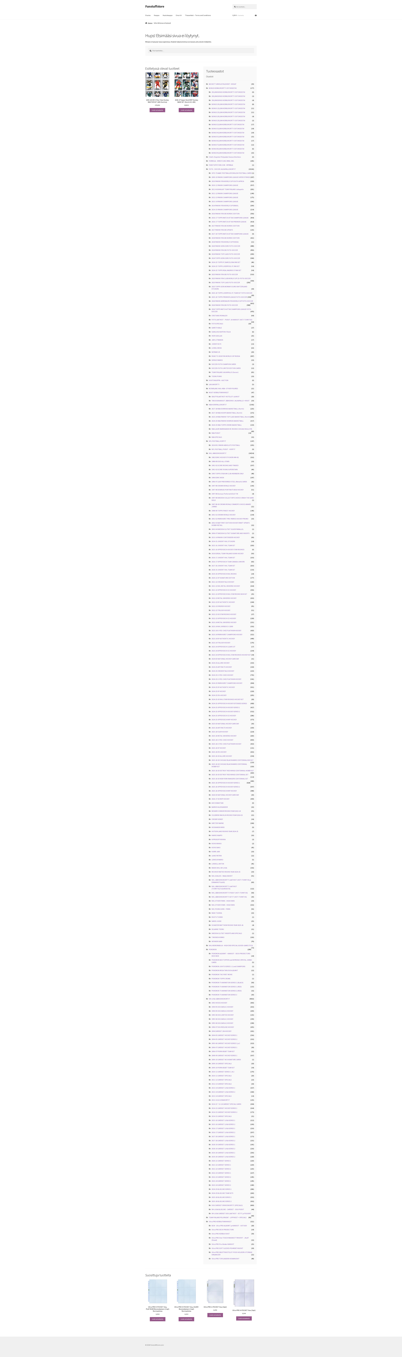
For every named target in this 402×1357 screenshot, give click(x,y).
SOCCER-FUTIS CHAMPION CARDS (224, 364)
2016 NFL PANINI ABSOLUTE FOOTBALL (226, 445)
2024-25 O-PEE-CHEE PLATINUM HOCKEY (226, 679)
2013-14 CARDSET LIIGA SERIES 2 (223, 1092)
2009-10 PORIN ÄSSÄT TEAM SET (223, 1068)
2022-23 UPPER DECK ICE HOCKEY (224, 618)
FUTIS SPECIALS (217, 324)
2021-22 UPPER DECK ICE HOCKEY (224, 590)
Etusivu (148, 15)
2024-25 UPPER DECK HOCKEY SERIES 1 (226, 707)
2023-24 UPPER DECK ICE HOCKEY (224, 651)
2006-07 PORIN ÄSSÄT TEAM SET (223, 1051)
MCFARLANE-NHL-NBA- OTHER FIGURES (223, 388)
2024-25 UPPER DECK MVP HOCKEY (224, 720)
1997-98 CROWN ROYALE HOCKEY (223, 486)
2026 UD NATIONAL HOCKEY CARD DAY (225, 795)
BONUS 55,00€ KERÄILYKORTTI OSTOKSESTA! (228, 137)
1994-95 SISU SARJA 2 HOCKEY (222, 1011)
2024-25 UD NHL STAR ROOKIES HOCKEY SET (228, 699)
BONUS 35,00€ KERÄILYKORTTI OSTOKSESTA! (228, 129)
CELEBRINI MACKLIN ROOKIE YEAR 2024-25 (227, 815)
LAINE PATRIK (217, 856)
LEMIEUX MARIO (217, 860)
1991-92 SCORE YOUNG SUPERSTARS (225, 469)
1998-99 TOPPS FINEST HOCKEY (223, 511)
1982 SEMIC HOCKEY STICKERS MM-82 (225, 457)
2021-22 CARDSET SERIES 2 (221, 1169)
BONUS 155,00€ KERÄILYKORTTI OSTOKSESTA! (228, 112)
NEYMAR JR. (216, 352)
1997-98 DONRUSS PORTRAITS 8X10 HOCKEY (228, 490)
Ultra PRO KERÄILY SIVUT (221, 1234)
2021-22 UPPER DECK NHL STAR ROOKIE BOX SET (229, 594)
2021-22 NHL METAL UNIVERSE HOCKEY (226, 586)
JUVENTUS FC (216, 344)
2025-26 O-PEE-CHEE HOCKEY (222, 740)
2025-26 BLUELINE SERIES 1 (221, 1197)
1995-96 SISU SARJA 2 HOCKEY (222, 1023)
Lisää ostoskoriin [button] (157, 110)
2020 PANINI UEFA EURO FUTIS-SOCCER (226, 246)
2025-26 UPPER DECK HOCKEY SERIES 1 (226, 783)
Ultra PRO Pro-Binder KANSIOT (223, 1244)
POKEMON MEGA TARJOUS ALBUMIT (225, 970)
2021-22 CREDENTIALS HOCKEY (223, 582)
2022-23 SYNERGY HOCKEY (221, 606)
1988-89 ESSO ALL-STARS (220, 461)
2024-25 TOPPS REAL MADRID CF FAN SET (226, 270)
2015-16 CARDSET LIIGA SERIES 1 (223, 1120)
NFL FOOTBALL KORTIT (217, 441)
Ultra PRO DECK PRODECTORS (223, 1230)
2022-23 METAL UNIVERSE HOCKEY (224, 598)
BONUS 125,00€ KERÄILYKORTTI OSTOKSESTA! (228, 108)
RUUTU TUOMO (217, 917)
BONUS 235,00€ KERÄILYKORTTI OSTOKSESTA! (228, 120)
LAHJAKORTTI (214, 384)
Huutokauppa (167, 15)
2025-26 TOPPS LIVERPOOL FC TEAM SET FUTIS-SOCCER (232, 293)
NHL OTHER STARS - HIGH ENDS (223, 905)
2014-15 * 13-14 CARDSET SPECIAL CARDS (226, 1104)
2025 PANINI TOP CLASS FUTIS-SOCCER (226, 282)
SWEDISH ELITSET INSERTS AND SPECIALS (227, 933)
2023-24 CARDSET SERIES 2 (221, 1185)
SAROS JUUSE (216, 921)
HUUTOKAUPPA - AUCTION (218, 380)
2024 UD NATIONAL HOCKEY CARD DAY (225, 659)
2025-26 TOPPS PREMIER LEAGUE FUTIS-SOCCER (229, 297)
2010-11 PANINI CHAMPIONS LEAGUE (225, 185)
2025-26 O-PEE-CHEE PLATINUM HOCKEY (226, 744)
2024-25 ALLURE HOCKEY (220, 663)
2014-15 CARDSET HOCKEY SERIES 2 (224, 1112)
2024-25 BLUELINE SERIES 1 (221, 1189)
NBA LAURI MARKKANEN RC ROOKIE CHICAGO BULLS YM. (232, 429)
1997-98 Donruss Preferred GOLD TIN (225, 494)
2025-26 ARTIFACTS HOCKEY (222, 728)
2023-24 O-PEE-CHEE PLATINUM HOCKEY (226, 630)
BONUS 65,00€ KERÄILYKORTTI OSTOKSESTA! (228, 141)
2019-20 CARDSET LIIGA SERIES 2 (223, 1157)
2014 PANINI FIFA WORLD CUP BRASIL (225, 206)
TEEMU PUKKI (217, 376)
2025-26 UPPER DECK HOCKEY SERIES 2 (226, 787)
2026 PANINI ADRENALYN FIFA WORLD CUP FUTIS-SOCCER (232, 301)
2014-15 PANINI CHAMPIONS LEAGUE (225, 209)
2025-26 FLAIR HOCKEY (220, 732)
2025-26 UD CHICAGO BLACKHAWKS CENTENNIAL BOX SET (233, 760)
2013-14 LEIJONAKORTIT (221, 1100)
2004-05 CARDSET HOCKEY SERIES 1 (224, 1035)
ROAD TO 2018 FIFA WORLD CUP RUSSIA (226, 356)
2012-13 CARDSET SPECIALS (222, 1084)
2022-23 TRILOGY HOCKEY (221, 610)
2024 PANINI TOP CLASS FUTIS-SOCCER (226, 254)
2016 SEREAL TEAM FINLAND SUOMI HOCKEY (228, 553)
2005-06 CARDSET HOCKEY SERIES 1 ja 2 (226, 1043)
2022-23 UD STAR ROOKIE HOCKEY (224, 614)
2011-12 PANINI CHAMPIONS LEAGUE (225, 193)
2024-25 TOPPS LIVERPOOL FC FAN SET (226, 266)
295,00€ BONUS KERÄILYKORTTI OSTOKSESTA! (228, 96)
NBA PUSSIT (216, 433)
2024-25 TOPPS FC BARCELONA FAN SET (226, 262)
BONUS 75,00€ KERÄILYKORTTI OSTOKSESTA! (228, 145)
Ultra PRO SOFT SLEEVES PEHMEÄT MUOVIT (227, 1248)
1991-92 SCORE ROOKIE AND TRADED (225, 465)
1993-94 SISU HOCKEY (219, 1003)
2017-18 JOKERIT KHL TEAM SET (223, 566)
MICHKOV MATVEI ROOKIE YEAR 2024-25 (226, 872)
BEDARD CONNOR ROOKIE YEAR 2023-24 (226, 811)
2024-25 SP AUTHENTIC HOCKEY (223, 687)
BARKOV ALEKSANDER (220, 807)
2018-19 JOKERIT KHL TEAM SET (223, 570)
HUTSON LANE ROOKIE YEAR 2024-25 (225, 831)
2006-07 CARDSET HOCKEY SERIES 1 (224, 1047)
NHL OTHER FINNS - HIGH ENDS (223, 901)
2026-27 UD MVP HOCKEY (220, 799)
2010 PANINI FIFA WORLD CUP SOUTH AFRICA (228, 181)
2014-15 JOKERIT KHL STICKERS (223, 541)
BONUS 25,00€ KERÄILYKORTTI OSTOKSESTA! (228, 124)
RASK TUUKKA (217, 913)
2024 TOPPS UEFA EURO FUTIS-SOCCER (226, 258)
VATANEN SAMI (217, 941)
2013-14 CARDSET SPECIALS (222, 1096)
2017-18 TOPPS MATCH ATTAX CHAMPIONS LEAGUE (230, 234)
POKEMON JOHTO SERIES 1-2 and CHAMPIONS (228, 966)
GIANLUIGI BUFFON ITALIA (221, 332)
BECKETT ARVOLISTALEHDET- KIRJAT (222, 84)
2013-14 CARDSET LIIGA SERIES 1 (223, 1088)
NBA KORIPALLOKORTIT (218, 405)
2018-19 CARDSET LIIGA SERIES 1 (223, 1144)
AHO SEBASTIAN (217, 803)
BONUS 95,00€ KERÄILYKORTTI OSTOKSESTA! (228, 153)
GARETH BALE (217, 328)
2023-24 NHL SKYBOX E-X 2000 (222, 626)
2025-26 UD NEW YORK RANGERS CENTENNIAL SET (230, 779)
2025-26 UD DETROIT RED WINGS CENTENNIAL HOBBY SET (233, 771)
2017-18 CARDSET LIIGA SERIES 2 (223, 1140)
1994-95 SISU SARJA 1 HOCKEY (222, 1007)
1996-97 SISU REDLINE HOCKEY (223, 1027)
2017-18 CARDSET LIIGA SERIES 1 (223, 1136)
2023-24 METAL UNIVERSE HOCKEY (224, 622)
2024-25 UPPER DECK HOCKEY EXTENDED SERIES (229, 703)
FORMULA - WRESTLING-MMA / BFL (221, 161)
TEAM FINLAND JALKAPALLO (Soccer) (225, 372)
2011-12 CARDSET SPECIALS (222, 1080)
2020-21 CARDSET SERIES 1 (221, 1161)
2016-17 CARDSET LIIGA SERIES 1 (223, 1128)
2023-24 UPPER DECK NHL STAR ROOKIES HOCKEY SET (231, 655)
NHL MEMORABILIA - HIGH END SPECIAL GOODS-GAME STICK (231, 945)
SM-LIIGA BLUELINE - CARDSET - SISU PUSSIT (228, 1209)
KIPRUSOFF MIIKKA (219, 839)
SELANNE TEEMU (218, 929)
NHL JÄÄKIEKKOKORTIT (217, 453)
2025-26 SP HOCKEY (219, 748)
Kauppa (156, 15)
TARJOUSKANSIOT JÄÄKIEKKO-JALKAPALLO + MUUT (231, 401)
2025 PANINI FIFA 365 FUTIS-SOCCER (225, 274)
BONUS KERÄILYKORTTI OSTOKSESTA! (223, 88)
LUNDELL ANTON (218, 864)
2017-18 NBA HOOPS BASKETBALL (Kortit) (227, 413)
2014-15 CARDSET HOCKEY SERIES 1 (224, 1108)
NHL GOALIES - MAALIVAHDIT (222, 876)
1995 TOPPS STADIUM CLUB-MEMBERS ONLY (228, 474)
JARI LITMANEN (217, 340)
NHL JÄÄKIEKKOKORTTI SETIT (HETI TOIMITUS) (229, 897)
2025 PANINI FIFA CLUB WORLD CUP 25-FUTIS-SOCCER (231, 278)
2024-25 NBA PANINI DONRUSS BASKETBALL (228, 421)
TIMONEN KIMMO (218, 937)
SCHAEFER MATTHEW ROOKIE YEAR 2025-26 (227, 925)
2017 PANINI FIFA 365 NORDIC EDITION (226, 226)
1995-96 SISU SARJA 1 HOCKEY (222, 1019)
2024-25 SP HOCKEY (219, 691)
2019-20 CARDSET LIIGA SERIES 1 (223, 1153)
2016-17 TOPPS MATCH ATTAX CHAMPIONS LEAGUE (230, 218)
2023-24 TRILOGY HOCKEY (221, 643)
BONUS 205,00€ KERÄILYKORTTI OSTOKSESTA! (228, 116)
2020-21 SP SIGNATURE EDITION (223, 578)
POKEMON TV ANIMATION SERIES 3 (224, 995)
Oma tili (179, 15)
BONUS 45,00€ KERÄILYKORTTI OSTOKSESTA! (228, 133)
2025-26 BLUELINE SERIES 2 (221, 1201)
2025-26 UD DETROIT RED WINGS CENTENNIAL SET (230, 775)
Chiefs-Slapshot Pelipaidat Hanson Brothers (225, 157)
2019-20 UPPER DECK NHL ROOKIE (224, 574)
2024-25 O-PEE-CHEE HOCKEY (222, 675)
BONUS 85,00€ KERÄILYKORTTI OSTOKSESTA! (228, 149)
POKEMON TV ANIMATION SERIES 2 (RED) (227, 991)
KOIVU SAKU (216, 847)
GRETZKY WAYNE (218, 823)
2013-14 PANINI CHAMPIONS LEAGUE (225, 201)
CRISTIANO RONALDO (219, 316)
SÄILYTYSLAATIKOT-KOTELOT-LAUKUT (226, 397)
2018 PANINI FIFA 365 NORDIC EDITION (226, 238)
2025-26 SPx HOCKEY (219, 752)
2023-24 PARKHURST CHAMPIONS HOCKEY (227, 634)
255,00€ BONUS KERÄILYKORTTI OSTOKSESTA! (228, 92)
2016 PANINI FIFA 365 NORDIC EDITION (226, 214)
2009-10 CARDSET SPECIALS (222, 1063)
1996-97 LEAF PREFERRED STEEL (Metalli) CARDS (229, 482)
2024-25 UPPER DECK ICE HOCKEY (224, 716)
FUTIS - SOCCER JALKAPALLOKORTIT (222, 169)
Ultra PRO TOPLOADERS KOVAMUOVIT (225, 1259)
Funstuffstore (154, 6)
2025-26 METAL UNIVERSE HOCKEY (224, 736)
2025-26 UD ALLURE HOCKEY (222, 756)
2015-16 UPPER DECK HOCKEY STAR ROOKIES (228, 549)
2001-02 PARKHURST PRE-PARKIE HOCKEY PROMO (230, 519)
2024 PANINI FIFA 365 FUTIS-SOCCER (225, 250)
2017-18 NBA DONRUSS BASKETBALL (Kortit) (228, 409)
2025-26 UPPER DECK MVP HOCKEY (224, 791)
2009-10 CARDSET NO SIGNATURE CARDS (226, 1060)
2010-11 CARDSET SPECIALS (222, 1076)
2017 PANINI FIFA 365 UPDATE (222, 230)
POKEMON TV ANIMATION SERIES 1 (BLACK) (227, 982)
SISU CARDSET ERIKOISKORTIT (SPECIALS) (227, 1205)
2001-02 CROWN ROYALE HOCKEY (223, 515)
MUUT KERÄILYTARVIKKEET (219, 392)
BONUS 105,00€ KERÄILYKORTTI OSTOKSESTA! (228, 104)
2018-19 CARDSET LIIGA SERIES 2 (223, 1149)
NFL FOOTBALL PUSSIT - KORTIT (223, 449)
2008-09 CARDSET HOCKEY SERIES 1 (224, 1055)
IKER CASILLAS (217, 336)
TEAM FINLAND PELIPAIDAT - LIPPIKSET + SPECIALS (227, 1217)
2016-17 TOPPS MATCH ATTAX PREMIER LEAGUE (229, 222)
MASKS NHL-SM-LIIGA (219, 868)
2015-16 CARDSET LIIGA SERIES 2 (223, 1124)
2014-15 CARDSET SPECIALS (222, 1116)
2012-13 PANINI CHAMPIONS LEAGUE (225, 197)
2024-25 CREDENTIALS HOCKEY (223, 671)
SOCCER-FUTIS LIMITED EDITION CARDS (226, 368)
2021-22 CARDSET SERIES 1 (221, 1165)
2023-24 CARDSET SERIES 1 (221, 1181)
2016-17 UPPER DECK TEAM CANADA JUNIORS (228, 562)
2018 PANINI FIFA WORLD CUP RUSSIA (225, 242)
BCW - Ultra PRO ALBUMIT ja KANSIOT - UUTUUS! (229, 1226)
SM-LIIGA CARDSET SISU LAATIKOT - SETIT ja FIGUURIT (231, 1213)
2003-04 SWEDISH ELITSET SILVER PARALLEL (228, 529)
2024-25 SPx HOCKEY (219, 695)
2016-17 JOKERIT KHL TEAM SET (223, 558)
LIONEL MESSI (217, 348)
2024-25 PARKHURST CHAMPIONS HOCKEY (227, 683)
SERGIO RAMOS (217, 360)
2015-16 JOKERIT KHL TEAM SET (223, 545)
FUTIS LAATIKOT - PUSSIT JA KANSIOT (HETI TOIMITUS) (232, 320)
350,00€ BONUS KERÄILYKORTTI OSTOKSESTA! (228, 100)
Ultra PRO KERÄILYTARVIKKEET (220, 1221)
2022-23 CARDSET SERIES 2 (221, 1177)
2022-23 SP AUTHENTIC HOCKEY (223, 602)
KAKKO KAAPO (217, 835)
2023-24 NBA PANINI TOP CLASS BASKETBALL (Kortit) (231, 417)
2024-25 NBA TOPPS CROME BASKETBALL (227, 425)
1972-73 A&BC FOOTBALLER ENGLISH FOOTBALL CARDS (232, 173)
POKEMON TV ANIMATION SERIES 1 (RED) (227, 987)
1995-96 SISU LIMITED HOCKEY (223, 1015)
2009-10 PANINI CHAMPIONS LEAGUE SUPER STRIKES (231, 177)
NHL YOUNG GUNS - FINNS (221, 909)
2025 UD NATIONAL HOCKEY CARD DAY (225, 724)
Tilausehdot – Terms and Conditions (198, 15)
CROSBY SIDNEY (217, 819)
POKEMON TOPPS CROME (221, 979)
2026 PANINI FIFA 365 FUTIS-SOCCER (225, 305)
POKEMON (213, 949)
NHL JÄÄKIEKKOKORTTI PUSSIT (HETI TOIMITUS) (230, 893)
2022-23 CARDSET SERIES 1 (221, 1173)
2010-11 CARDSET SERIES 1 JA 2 (223, 1072)
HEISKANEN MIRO (218, 827)
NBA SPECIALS (217, 437)
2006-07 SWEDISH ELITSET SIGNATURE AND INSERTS (230, 533)
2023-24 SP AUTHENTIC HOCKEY (223, 639)
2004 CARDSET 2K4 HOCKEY (221, 1031)
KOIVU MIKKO (217, 843)
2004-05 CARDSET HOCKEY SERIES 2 (224, 1039)
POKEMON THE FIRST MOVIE (222, 974)
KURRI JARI (216, 852)
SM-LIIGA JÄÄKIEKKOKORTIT (219, 999)
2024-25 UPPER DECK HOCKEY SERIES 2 (226, 711)
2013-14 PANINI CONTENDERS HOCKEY (226, 537)
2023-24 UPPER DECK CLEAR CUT (223, 647)
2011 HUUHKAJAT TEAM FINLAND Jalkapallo (228, 189)
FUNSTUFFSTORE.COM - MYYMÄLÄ (221, 165)
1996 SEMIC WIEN (218, 478)
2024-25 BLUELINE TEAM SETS (222, 1193)
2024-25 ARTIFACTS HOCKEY (222, 667)
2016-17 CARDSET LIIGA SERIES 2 (223, 1132)
